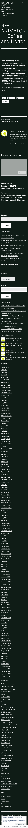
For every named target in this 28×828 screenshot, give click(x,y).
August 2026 (5, 367)
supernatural (5, 766)
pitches (3, 753)
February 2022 (5, 495)
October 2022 (5, 477)
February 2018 (5, 605)
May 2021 (4, 518)
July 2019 (4, 561)
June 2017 (4, 625)
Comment (21, 172)
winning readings (6, 786)
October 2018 (5, 584)
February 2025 (5, 410)
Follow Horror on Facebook (10, 264)
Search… (4, 215)
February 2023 (5, 467)
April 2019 (4, 569)
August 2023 (5, 451)
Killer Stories (5, 730)
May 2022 (4, 490)
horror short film (6, 722)
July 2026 (4, 370)
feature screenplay (7, 707)
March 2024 (5, 433)
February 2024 (5, 436)
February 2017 (5, 635)
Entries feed (5, 801)
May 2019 (4, 566)
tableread (4, 771)
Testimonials (5, 773)
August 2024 (5, 421)
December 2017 (6, 610)
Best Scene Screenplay (8, 689)
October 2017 (5, 615)
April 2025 (4, 405)
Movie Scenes (5, 743)
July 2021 (4, 513)
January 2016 (5, 669)
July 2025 (4, 398)
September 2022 (6, 479)
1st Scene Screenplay (8, 684)
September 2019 (6, 556)
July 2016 (4, 653)
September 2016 (6, 648)
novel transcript (6, 750)
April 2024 (4, 431)
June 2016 (4, 656)
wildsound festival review (9, 783)
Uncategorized (14, 121)
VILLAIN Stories (6, 781)
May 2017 (4, 628)
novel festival (5, 748)
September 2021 (6, 508)
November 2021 (6, 502)
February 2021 (5, 523)
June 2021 (4, 515)
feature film (4, 704)
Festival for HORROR (11, 815)
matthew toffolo (6, 737)
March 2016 (5, 664)
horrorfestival (10, 338)
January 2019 (5, 577)
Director (3, 702)
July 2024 (4, 423)
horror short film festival (9, 725)
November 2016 (6, 643)
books (3, 694)
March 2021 (5, 520)
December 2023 (6, 441)
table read (4, 768)
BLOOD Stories (6, 691)
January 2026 (5, 385)
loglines (3, 735)
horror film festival (7, 714)
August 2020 (5, 533)
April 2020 (4, 543)
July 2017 (4, 623)
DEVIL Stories (5, 699)
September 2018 (6, 587)
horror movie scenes (7, 717)
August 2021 (5, 510)
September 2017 (6, 618)
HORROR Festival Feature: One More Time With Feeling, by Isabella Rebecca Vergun (12, 248)
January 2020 (5, 551)
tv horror (4, 776)
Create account (6, 796)
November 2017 (6, 612)
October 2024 (5, 418)
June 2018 (4, 594)
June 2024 (4, 426)
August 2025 (5, 395)
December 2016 (6, 640)
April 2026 (4, 377)
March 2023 (5, 464)
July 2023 (4, 454)
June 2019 (4, 564)
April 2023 (4, 462)
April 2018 (4, 600)
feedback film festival (8, 709)
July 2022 (4, 485)
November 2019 (6, 554)
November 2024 (6, 416)
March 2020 (5, 546)
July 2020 (4, 536)
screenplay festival (7, 755)
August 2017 (5, 620)
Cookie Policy (8, 821)
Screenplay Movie (6, 758)
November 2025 (6, 390)
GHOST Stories (6, 712)
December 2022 (6, 472)
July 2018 (4, 592)
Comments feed (6, 804)
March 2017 (5, 633)
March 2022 (5, 492)
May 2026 (4, 375)
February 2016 (5, 666)
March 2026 (5, 380)
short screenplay (6, 760)
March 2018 (5, 602)
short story (4, 763)
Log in (3, 799)
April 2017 (4, 630)
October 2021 (5, 505)
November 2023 (6, 444)
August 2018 (5, 589)
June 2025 (4, 400)
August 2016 (5, 651)
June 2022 (4, 487)
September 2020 (6, 531)
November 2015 (6, 674)
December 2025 (6, 387)
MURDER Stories (6, 745)
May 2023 (4, 459)
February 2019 (5, 574)
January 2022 (5, 497)
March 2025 (5, 408)
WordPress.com (6, 806)
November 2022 (6, 474)
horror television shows (8, 727)
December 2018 (6, 579)
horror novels (5, 720)
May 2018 (4, 597)
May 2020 (4, 541)
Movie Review (5, 740)
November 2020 (6, 528)
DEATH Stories (5, 696)
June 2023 (4, 456)
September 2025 (6, 392)
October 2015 (5, 676)
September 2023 (6, 449)
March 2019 (5, 571)
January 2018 (5, 607)
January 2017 (5, 638)
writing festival (5, 789)
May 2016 (4, 658)
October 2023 (5, 446)
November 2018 (6, 582)
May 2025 (4, 403)
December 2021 (6, 500)
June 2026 (4, 372)
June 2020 (4, 538)
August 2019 (5, 559)
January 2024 (5, 439)
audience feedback (7, 686)
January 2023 (5, 469)
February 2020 (5, 548)
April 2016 (4, 661)
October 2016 (5, 646)
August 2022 (5, 482)
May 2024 (4, 428)
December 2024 (6, 413)
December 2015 (6, 671)
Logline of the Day (7, 732)
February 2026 (5, 382)
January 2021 (5, 525)
